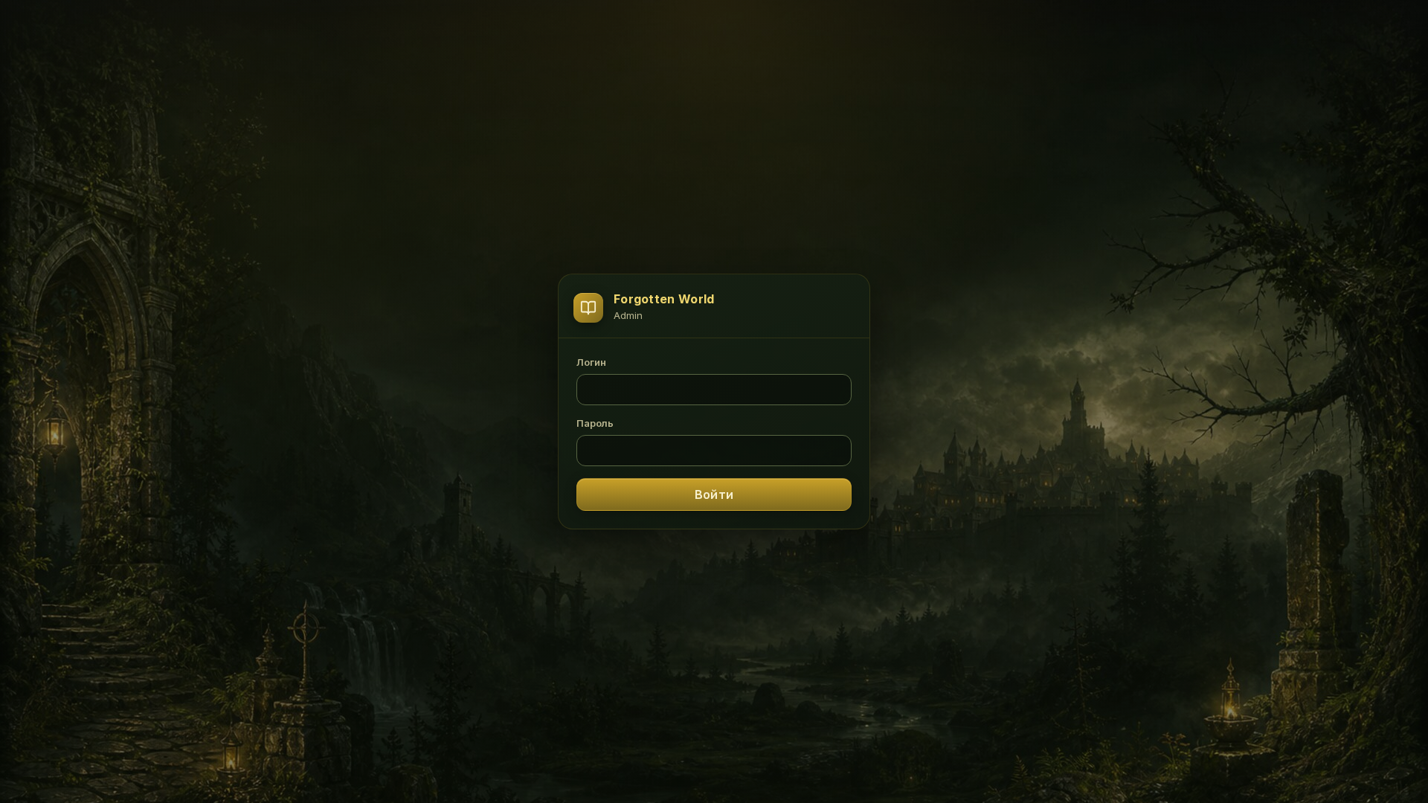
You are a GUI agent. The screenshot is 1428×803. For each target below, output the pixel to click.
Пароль (595, 423)
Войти (714, 494)
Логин (591, 362)
